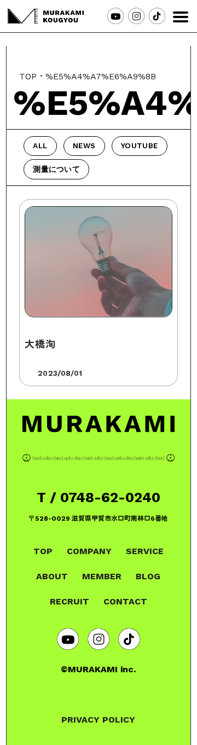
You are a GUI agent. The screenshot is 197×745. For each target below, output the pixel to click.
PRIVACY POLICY (98, 719)
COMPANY (89, 551)
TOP (28, 76)
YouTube (139, 145)
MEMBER (101, 576)
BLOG (148, 576)
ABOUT (52, 576)
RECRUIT (69, 601)
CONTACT (125, 601)
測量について (56, 169)
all (40, 145)
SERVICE (145, 551)
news (84, 145)
